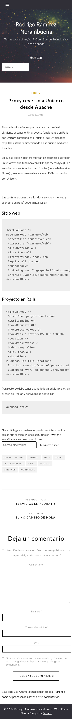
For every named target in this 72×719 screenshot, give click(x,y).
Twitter (54, 434)
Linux (36, 93)
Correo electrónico (37, 627)
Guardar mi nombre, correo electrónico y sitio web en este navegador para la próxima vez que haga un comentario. (36, 661)
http (47, 457)
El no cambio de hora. (36, 517)
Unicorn (11, 137)
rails (31, 463)
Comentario (36, 564)
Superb (47, 713)
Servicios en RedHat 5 (36, 503)
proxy (59, 457)
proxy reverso (13, 463)
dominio (34, 457)
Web (37, 642)
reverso (45, 463)
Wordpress (28, 470)
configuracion (14, 457)
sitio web (10, 470)
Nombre (36, 611)
